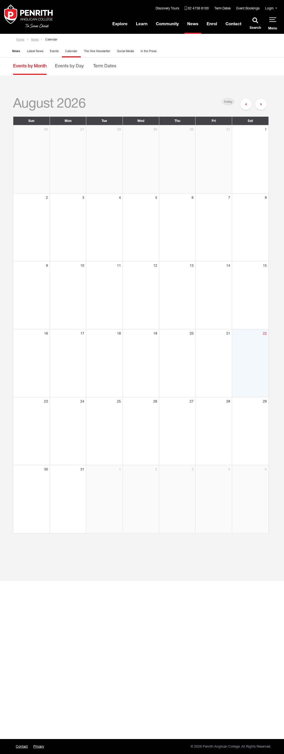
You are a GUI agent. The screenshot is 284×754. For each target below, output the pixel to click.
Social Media (125, 51)
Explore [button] (120, 23)
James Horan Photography (233, 685)
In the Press (148, 51)
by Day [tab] (69, 65)
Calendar (71, 51)
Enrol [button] (212, 23)
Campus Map (92, 694)
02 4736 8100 (198, 8)
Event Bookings (248, 8)
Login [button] (270, 8)
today (228, 102)
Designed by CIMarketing (232, 670)
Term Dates (222, 8)
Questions (25, 686)
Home (20, 39)
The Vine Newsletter (97, 51)
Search (255, 27)
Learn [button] (142, 23)
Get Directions (94, 686)
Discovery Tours (167, 8)
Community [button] (167, 23)
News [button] (192, 23)
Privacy (38, 746)
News (35, 39)
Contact (22, 746)
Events (54, 51)
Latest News (35, 51)
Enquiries (23, 694)
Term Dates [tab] (104, 65)
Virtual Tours (92, 702)
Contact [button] (233, 23)
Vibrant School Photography (234, 677)
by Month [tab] (30, 65)
